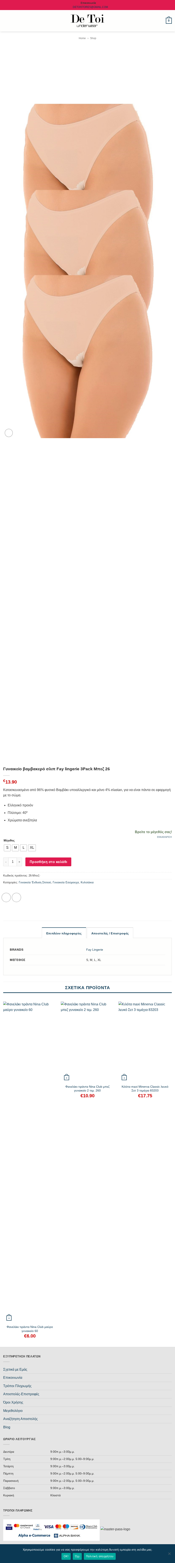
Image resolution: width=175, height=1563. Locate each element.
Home (82, 38)
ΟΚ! (66, 1556)
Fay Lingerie (94, 949)
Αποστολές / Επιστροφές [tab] (110, 933)
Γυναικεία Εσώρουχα (66, 882)
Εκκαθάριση (164, 837)
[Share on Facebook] (6, 897)
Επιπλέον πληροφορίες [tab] (64, 933)
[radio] (7, 848)
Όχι (77, 1556)
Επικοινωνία (12, 1377)
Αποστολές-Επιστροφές (21, 1394)
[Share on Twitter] (16, 897)
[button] (5, 20)
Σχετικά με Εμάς (15, 1369)
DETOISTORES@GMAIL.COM (90, 7)
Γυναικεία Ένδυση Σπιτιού (35, 882)
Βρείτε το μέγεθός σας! (153, 832)
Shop (93, 38)
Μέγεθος (9, 840)
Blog (6, 1427)
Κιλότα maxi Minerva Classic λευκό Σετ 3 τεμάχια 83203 (145, 1088)
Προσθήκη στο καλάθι (48, 862)
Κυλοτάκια (87, 882)
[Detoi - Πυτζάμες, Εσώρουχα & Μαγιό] (88, 21)
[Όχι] (169, 1554)
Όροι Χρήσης (13, 1402)
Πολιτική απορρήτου (100, 1556)
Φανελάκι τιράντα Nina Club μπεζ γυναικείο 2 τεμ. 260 (87, 1088)
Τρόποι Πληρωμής (17, 1386)
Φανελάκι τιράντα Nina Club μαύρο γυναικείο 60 (30, 1329)
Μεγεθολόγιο (13, 1411)
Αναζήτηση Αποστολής (20, 1419)
